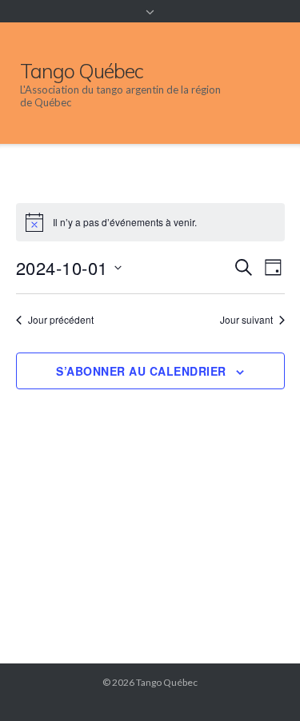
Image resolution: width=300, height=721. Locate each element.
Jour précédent (61, 319)
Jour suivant (246, 319)
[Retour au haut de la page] (260, 682)
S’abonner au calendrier (141, 371)
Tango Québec (167, 682)
